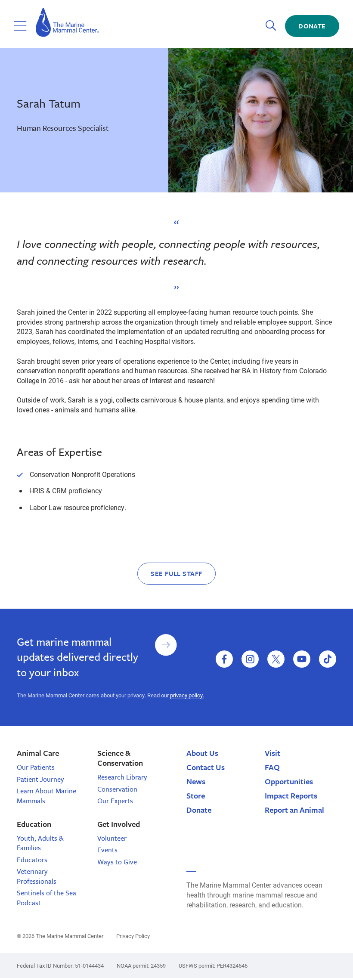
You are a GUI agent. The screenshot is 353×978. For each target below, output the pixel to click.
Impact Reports (291, 795)
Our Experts (115, 800)
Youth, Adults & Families (40, 843)
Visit (272, 752)
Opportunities (289, 781)
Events (107, 850)
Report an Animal (294, 809)
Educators (32, 859)
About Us (202, 752)
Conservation (117, 789)
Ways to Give (117, 862)
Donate (312, 26)
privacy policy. (187, 695)
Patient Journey (40, 779)
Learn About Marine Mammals (46, 795)
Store (195, 795)
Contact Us (205, 767)
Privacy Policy (133, 936)
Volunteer (112, 838)
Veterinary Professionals (36, 876)
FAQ (272, 767)
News (195, 781)
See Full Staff (176, 573)
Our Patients (36, 767)
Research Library (122, 777)
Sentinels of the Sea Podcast (46, 897)
